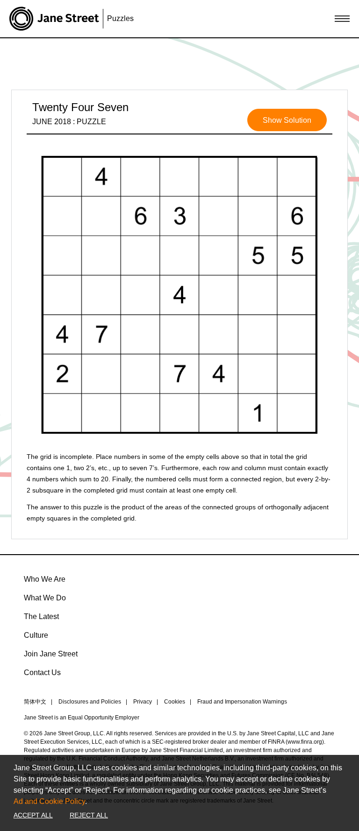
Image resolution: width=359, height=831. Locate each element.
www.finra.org (304, 742)
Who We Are (44, 579)
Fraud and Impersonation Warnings (242, 701)
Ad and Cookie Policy (49, 801)
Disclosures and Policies (89, 701)
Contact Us (42, 672)
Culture (36, 635)
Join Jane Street (51, 654)
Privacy (142, 701)
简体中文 (35, 701)
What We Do (45, 598)
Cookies (174, 701)
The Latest (41, 616)
